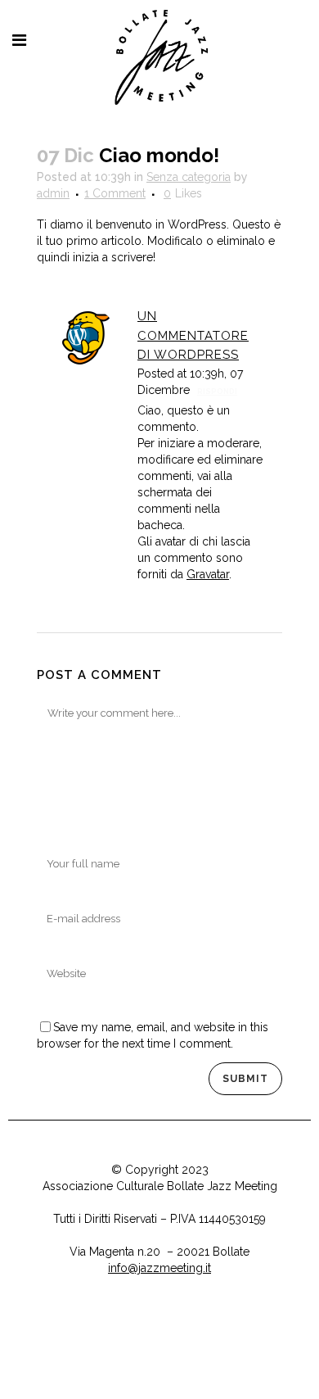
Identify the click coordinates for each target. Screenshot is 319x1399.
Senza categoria (188, 176)
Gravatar (207, 574)
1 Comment (115, 193)
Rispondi (217, 391)
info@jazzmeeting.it (159, 1267)
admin (53, 193)
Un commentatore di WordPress (193, 335)
